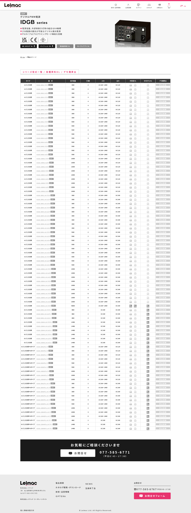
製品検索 (60, 483)
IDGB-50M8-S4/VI (42, 154)
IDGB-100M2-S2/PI (42, 163)
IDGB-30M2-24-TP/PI (43, 195)
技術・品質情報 (62, 491)
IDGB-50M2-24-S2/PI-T (44, 314)
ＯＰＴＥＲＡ (61, 496)
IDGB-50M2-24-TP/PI (43, 232)
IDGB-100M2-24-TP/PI (43, 269)
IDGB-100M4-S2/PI (42, 175)
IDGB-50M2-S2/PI (42, 126)
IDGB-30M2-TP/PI (42, 85)
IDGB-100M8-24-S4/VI (43, 302)
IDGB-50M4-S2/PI (42, 138)
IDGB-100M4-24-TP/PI (43, 281)
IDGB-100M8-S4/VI (42, 191)
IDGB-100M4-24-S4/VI (43, 289)
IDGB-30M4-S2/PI (42, 101)
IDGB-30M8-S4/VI (42, 118)
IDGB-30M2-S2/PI (42, 89)
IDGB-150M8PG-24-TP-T (44, 428)
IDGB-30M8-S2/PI (42, 114)
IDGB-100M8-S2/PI (42, 187)
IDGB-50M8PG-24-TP (43, 404)
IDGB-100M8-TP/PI (42, 183)
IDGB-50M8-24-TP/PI (43, 257)
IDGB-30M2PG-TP (42, 347)
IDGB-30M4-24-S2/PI (43, 212)
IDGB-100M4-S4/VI (42, 179)
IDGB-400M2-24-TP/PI (43, 306)
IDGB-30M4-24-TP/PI (43, 208)
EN (185, 6)
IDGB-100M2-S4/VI (42, 167)
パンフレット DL (45, 46)
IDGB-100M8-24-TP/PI (43, 293)
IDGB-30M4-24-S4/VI (43, 216)
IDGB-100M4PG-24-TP (43, 412)
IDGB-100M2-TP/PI (42, 158)
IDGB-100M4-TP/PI (42, 171)
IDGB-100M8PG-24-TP (43, 416)
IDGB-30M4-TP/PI (42, 97)
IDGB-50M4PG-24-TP (43, 400)
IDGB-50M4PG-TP (42, 363)
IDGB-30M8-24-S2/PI (43, 224)
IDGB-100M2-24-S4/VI (43, 277)
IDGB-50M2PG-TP (42, 359)
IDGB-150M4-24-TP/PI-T (44, 322)
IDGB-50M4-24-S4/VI (43, 253)
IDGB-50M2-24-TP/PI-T (44, 310)
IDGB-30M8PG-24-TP (43, 392)
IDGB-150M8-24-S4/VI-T (44, 342)
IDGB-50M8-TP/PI (42, 146)
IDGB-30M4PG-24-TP (43, 387)
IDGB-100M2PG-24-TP (43, 408)
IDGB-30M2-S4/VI (42, 93)
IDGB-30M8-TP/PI (42, 109)
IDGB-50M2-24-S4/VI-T (44, 318)
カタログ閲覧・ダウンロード (68, 487)
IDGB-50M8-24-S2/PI (43, 261)
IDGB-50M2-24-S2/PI (43, 236)
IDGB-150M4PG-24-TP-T (44, 424)
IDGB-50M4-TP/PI (42, 134)
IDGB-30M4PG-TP (42, 351)
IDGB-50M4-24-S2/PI (43, 248)
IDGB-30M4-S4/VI (42, 105)
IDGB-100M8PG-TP (42, 379)
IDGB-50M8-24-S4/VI (43, 265)
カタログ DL (29, 46)
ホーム (22, 57)
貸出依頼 (163, 85)
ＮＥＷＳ (89, 483)
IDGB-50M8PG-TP (42, 367)
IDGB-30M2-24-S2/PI (43, 199)
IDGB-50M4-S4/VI (42, 142)
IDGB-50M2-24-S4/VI (43, 240)
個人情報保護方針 (27, 510)
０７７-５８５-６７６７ (146, 489)
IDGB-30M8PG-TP (42, 355)
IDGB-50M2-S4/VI (42, 130)
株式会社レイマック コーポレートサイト (33, 499)
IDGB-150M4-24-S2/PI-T (44, 326)
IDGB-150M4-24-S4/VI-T (44, 330)
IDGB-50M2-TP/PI (42, 122)
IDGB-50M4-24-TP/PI (43, 244)
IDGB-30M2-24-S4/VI (43, 203)
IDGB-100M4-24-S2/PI (43, 285)
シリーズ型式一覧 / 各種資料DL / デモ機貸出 (49, 71)
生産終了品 (90, 488)
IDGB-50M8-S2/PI (42, 150)
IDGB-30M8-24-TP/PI (43, 220)
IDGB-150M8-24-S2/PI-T (44, 338)
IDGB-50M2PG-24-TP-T (44, 420)
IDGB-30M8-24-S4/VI (43, 228)
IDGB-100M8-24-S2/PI (43, 298)
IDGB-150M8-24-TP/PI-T (44, 334)
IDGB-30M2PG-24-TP (43, 383)
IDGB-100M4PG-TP (42, 375)
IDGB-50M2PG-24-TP (43, 396)
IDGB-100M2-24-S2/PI (43, 273)
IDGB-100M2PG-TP (42, 371)
